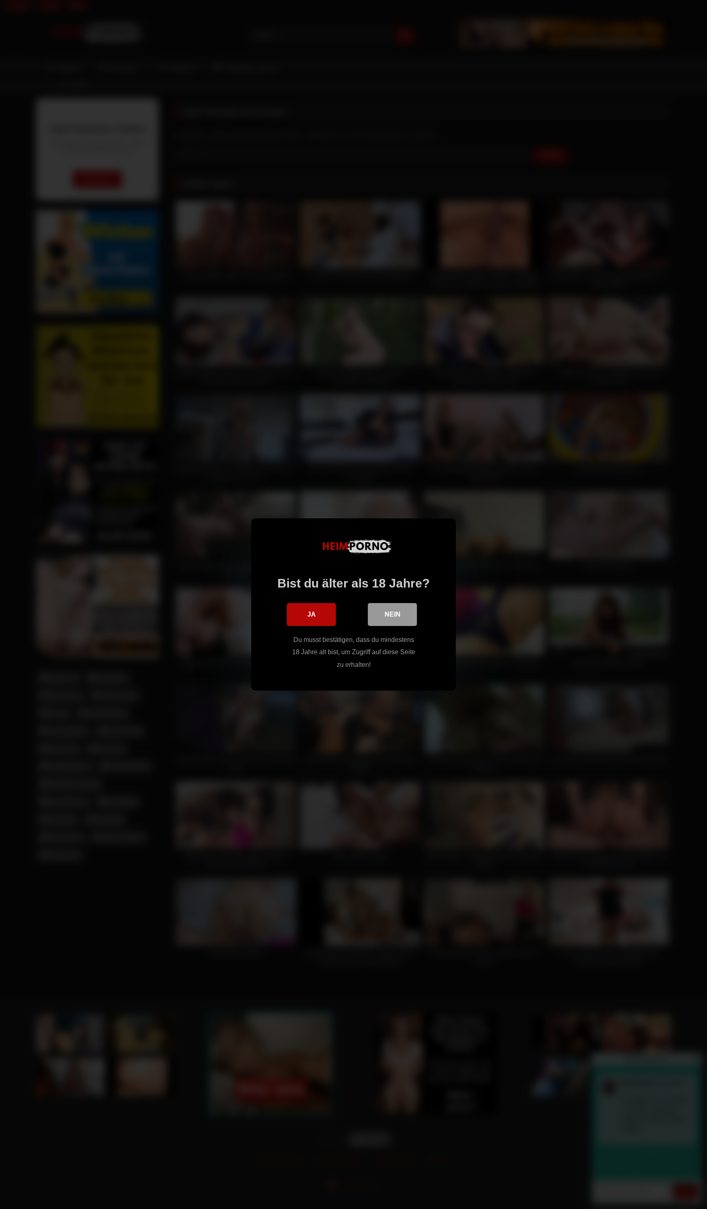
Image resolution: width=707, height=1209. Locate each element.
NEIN (393, 614)
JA (311, 614)
